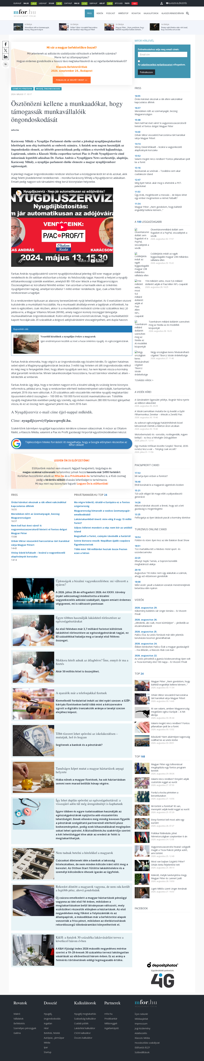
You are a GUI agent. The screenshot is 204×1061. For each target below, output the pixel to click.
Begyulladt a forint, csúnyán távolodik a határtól (102, 536)
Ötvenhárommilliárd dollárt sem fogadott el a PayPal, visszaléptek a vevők (169, 232)
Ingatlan (48, 1023)
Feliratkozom (146, 72)
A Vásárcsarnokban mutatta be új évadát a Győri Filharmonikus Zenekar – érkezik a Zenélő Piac (160, 413)
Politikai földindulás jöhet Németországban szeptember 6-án (169, 835)
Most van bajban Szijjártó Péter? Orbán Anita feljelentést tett (168, 863)
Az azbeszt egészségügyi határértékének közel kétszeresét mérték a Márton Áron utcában (159, 424)
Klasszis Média (142, 1037)
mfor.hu (108, 1013)
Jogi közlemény (142, 1028)
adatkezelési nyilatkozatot (157, 64)
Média (47, 1042)
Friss (89, 13)
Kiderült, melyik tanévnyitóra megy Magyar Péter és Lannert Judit (169, 877)
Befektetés (19, 1023)
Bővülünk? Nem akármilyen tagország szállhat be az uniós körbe (170, 738)
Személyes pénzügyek (22, 89)
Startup (47, 1052)
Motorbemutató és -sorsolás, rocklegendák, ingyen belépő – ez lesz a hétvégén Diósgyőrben (161, 436)
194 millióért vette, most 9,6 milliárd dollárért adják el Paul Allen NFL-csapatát (166, 282)
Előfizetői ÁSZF (142, 1047)
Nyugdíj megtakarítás (85, 1013)
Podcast (110, 13)
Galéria (17, 1032)
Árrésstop (123, 13)
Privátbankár (110, 1018)
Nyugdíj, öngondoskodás (48, 89)
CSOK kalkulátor (82, 1032)
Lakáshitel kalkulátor (84, 1028)
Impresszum (141, 1023)
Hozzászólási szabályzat (147, 1042)
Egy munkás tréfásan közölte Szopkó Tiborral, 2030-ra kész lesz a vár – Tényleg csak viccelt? (162, 447)
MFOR (24, 13)
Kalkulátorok (151, 13)
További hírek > (144, 380)
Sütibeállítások (142, 1052)
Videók (99, 13)
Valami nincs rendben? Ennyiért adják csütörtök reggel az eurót (170, 780)
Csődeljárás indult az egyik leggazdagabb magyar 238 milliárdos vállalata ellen (169, 257)
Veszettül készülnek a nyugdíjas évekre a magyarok (68, 336)
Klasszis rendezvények (173, 13)
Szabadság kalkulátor (85, 1018)
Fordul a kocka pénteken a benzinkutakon (164, 794)
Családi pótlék (81, 1023)
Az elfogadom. (162, 64)
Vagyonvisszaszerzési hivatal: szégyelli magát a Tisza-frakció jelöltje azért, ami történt (170, 850)
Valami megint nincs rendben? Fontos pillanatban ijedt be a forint (170, 725)
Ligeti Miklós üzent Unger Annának (169, 888)
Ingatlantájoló (111, 1028)
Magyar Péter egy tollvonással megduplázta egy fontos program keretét (168, 767)
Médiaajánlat (141, 1018)
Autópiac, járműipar (54, 1037)
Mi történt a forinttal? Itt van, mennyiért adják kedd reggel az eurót (170, 808)
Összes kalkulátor (83, 1037)
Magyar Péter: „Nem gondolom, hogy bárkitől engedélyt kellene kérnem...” (170, 683)
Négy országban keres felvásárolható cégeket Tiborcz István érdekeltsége (170, 354)
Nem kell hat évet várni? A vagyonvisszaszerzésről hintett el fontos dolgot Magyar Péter (39, 529)
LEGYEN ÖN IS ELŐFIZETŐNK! (72, 460)
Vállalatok (18, 1018)
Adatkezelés (141, 1033)
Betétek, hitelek (52, 1032)
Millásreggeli (110, 1023)
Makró (17, 1013)
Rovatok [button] (136, 13)
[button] (162, 3)
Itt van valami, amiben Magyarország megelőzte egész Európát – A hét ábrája (170, 711)
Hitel (46, 1028)
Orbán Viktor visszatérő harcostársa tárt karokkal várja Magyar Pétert (169, 696)
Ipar (46, 1047)
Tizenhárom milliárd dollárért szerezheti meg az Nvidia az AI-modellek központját (169, 325)
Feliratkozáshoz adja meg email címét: (158, 49)
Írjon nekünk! (141, 1013)
